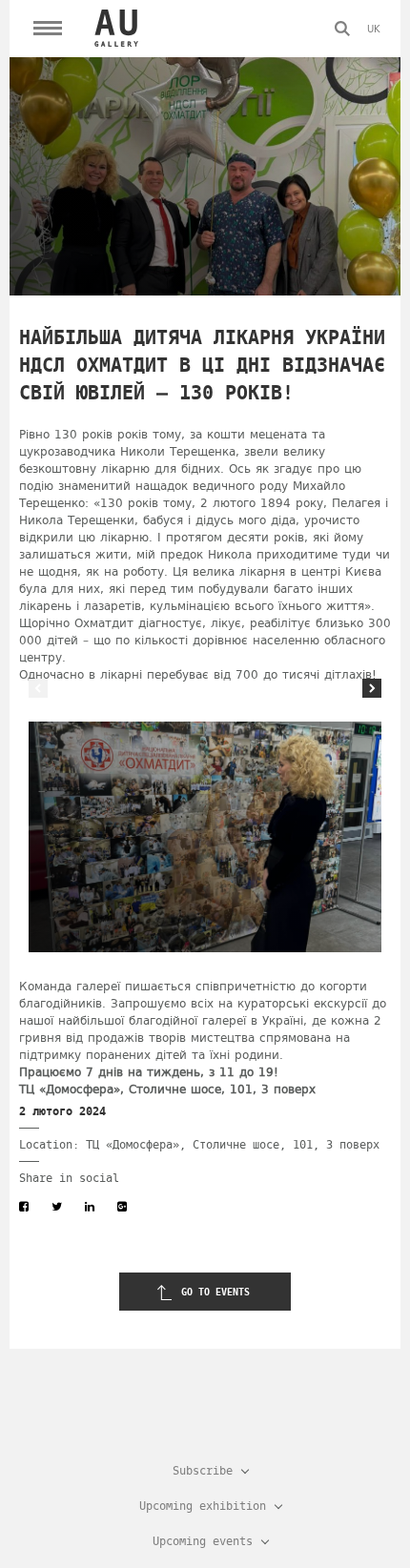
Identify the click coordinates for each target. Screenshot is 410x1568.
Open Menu (47, 29)
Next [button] (371, 688)
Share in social (69, 1178)
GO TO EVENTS (215, 1292)
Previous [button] (38, 688)
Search (342, 29)
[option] (205, 837)
